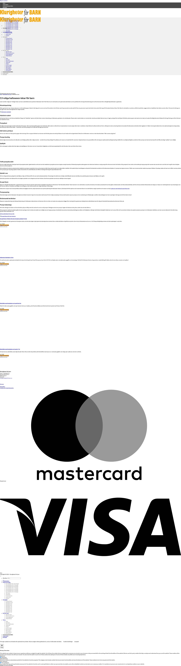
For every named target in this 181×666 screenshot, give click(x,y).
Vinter (7, 63)
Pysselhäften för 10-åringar (12, 20)
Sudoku (7, 35)
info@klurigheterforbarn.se (6, 378)
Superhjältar (9, 69)
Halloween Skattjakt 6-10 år (6, 257)
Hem (4, 3)
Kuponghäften (9, 54)
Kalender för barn (10, 53)
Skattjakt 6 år (9, 45)
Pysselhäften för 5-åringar (12, 27)
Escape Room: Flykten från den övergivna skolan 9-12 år (13, 218)
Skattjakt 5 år (9, 46)
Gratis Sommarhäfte (8, 6)
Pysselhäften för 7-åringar (12, 24)
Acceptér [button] (76, 641)
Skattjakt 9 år (9, 41)
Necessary (4, 657)
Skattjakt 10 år (9, 39)
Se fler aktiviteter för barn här (7, 213)
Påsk (7, 58)
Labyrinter (8, 34)
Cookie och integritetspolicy (7, 388)
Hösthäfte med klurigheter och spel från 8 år (10, 303)
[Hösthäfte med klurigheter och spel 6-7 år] (17, 346)
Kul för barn (6, 50)
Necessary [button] (2, 656)
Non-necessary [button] (3, 661)
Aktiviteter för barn (7, 94)
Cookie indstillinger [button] (68, 641)
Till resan (8, 30)
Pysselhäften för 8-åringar (12, 23)
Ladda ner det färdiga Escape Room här (120, 188)
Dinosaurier (8, 66)
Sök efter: (5, 28)
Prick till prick (9, 33)
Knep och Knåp (6, 19)
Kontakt (5, 7)
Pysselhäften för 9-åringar (12, 22)
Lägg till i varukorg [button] (4, 225)
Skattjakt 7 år (9, 43)
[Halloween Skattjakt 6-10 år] (14, 255)
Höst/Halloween (10, 61)
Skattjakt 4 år (9, 47)
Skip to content (3, 0)
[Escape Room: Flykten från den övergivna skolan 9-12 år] (8, 216)
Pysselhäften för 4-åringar (12, 29)
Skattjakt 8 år (9, 42)
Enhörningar (9, 65)
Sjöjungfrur (8, 67)
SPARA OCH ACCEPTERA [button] (6, 665)
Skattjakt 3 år (9, 49)
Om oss (2, 384)
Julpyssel (8, 62)
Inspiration (5, 4)
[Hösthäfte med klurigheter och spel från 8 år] (17, 301)
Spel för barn (9, 51)
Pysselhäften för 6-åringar (12, 26)
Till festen (8, 31)
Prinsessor (8, 70)
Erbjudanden (6, 18)
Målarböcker (9, 55)
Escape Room (9, 38)
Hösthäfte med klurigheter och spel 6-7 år (10, 349)
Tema (4, 57)
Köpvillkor (2, 386)
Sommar (8, 59)
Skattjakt (5, 37)
